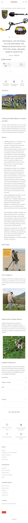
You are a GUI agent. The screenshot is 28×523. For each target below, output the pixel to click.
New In (3, 450)
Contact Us (5, 492)
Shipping (4, 399)
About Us (4, 468)
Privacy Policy (5, 472)
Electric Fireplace (6, 455)
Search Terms (5, 486)
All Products (5, 459)
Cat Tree (4, 457)
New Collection (6, 470)
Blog (3, 477)
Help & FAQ (5, 495)
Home (2, 8)
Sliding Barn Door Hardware (9, 452)
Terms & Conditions (7, 475)
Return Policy (5, 488)
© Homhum (14, 519)
